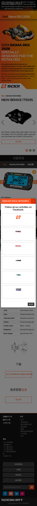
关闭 (31, 304)
